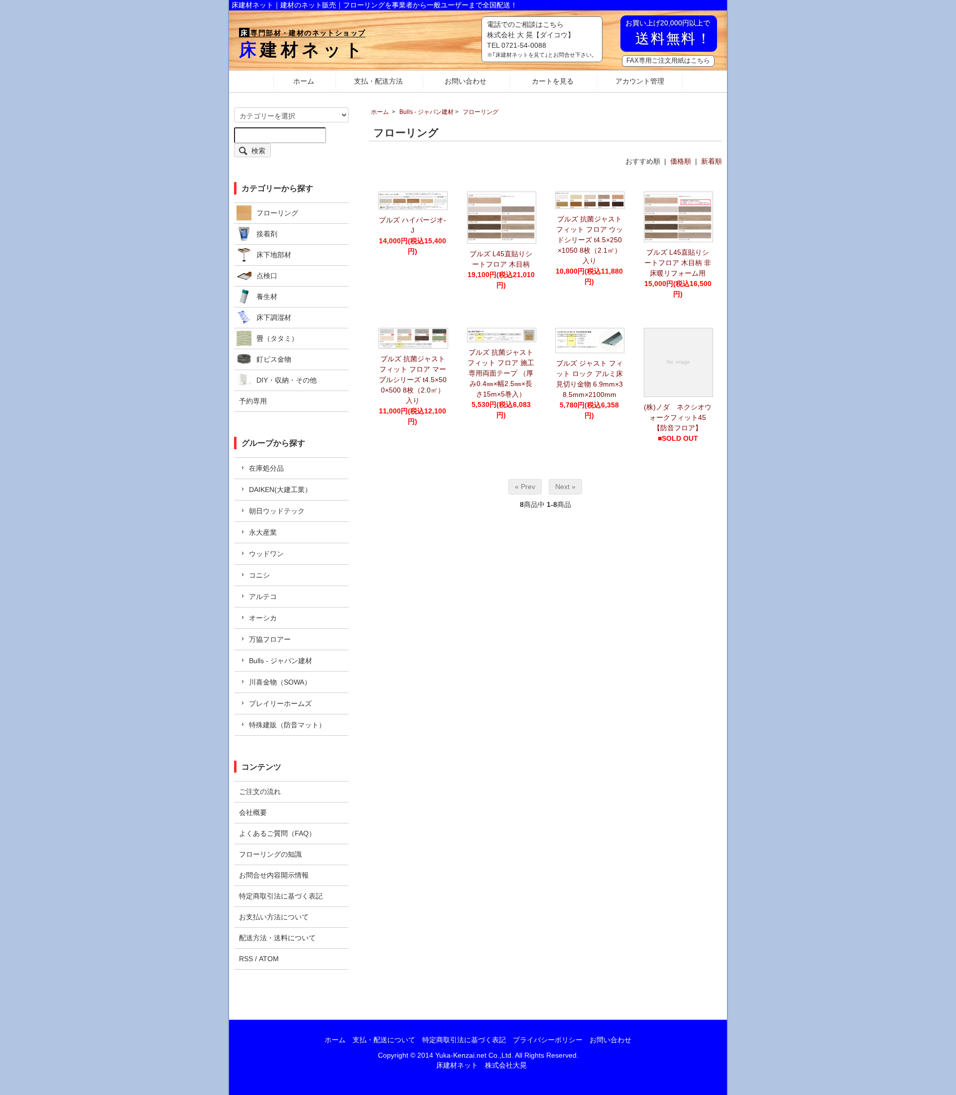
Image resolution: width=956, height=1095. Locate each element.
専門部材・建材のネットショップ (302, 33)
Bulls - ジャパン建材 (426, 111)
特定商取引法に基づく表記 (464, 1040)
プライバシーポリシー (548, 1040)
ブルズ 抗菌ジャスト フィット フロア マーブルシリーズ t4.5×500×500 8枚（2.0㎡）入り (413, 379)
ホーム (303, 81)
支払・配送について (384, 1040)
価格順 (680, 161)
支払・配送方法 (378, 81)
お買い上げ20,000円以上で (668, 32)
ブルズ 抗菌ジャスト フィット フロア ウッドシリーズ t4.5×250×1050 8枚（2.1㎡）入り (589, 240)
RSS (246, 959)
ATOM (269, 959)
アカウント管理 (639, 81)
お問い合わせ (465, 81)
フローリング (480, 111)
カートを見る (553, 81)
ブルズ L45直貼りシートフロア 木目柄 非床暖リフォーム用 (677, 262)
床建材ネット (302, 49)
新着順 (711, 161)
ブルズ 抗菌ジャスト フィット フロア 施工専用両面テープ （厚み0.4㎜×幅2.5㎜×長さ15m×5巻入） (501, 373)
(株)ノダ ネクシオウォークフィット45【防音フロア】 (678, 417)
